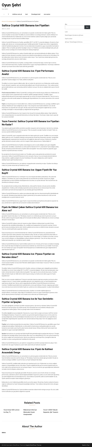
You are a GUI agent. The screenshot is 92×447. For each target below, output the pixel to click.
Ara (66, 24)
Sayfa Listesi (68, 38)
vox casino (47, 14)
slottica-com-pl (17, 14)
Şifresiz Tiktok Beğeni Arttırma (73, 42)
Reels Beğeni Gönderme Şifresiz (74, 35)
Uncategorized (35, 14)
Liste (66, 32)
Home (3, 21)
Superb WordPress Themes (33, 445)
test (26, 14)
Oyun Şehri (11, 5)
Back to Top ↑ (86, 445)
